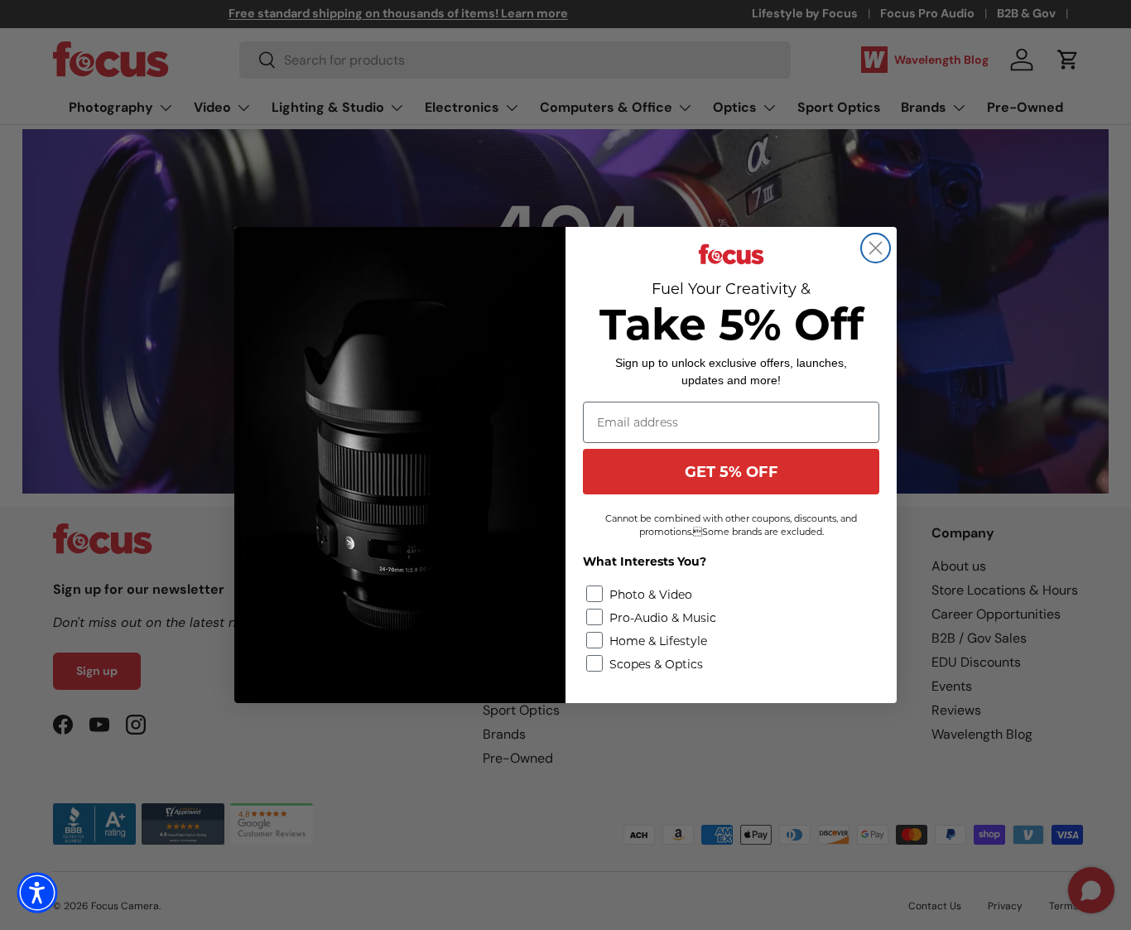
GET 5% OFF (731, 472)
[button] (37, 892)
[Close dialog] (875, 248)
